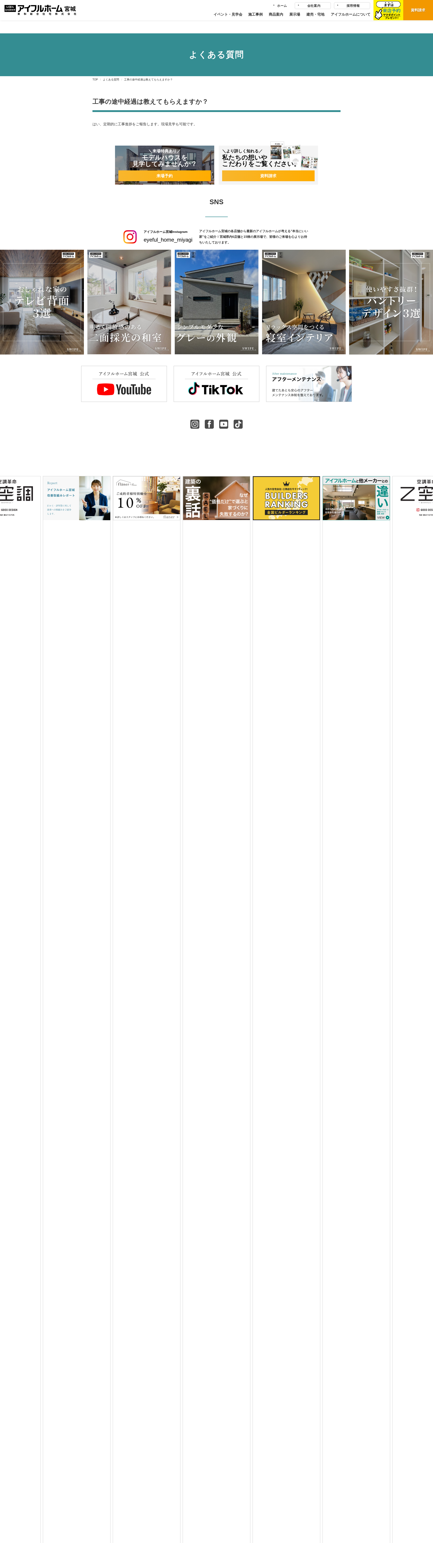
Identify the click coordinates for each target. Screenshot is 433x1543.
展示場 (294, 14)
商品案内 (276, 14)
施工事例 (255, 14)
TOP (95, 79)
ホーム (282, 5)
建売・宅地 (315, 14)
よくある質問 (111, 79)
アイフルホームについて (350, 14)
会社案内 (314, 5)
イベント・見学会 (228, 14)
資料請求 (418, 10)
